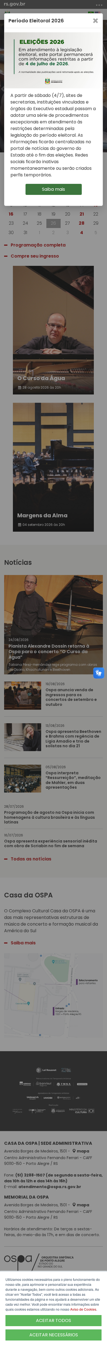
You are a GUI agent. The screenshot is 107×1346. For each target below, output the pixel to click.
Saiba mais (53, 189)
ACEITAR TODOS (53, 1320)
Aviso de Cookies (83, 1309)
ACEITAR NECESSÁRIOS (53, 1335)
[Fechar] (95, 21)
